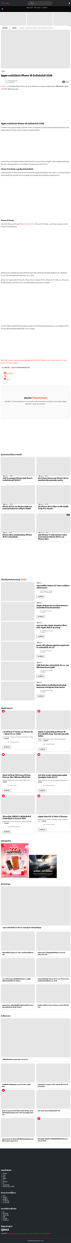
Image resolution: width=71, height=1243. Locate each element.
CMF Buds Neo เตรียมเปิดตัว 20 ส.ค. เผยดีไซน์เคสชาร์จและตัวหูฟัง (52, 666)
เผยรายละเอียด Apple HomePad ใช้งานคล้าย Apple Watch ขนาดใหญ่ (51, 626)
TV (4, 1180)
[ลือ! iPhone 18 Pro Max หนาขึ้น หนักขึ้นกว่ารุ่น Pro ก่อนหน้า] (53, 494)
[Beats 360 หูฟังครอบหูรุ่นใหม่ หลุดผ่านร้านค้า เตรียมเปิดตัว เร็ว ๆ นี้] (18, 651)
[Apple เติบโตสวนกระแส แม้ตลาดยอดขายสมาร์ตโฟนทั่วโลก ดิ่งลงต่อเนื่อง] (18, 611)
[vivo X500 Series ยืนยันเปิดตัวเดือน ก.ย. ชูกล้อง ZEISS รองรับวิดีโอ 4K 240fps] (18, 967)
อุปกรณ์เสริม (6, 1185)
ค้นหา (30, 3)
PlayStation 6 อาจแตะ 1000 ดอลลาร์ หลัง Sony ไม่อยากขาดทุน (53, 1085)
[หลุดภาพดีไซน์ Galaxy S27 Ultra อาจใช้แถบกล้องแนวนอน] (18, 591)
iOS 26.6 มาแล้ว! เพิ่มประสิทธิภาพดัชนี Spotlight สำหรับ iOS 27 (52, 776)
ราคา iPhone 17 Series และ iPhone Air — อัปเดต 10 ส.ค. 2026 (17, 733)
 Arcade (5, 1213)
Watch (4, 1178)
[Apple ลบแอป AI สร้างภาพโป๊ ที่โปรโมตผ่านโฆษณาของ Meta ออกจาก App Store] (18, 1127)
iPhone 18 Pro (29, 224)
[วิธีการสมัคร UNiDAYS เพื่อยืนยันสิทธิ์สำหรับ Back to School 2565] (18, 804)
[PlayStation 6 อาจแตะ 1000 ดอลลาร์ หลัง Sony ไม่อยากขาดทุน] (53, 1073)
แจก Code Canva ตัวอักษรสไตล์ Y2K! (49, 1111)
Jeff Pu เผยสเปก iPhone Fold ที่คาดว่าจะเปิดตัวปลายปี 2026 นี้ (17, 479)
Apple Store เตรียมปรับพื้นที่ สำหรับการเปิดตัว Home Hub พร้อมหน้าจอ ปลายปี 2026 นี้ (17, 1006)
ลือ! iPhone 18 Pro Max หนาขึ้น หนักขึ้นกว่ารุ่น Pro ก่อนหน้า (53, 507)
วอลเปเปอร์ (6, 1215)
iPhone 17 (4, 86)
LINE (4, 1217)
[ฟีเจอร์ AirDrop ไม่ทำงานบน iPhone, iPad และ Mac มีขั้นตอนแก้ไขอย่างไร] (18, 763)
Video (47, 532)
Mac (4, 1176)
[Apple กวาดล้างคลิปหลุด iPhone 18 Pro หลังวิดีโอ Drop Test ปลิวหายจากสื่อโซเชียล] (53, 720)
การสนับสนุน (6, 1201)
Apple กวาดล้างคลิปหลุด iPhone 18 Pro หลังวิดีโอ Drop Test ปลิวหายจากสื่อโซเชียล (53, 734)
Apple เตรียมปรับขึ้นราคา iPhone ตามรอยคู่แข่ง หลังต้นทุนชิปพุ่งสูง (21, 927)
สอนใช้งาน (5, 1199)
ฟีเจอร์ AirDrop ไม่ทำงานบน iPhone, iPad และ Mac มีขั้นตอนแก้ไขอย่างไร (16, 776)
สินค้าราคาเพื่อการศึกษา (9, 1186)
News (11, 475)
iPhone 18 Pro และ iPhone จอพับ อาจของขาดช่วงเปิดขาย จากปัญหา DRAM (17, 507)
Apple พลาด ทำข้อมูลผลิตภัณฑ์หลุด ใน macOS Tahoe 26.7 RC (51, 953)
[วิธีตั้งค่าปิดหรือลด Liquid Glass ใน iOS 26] (35, 1037)
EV (3, 1183)
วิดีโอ (4, 1196)
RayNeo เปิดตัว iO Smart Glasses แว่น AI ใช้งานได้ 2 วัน (53, 1006)
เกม (4, 1212)
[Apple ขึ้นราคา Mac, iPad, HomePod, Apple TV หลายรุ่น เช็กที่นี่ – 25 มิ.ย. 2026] (40, 19)
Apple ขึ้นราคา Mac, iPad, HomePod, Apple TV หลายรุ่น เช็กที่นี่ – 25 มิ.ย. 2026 (39, 22)
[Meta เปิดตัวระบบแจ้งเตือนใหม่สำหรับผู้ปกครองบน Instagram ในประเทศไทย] (18, 691)
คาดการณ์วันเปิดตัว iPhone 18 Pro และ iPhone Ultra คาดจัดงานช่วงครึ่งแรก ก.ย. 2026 (53, 980)
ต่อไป (70, 19)
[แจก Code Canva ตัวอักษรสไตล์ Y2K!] (53, 1099)
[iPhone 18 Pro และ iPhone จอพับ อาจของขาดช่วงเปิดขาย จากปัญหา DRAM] (18, 494)
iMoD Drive (30, 7)
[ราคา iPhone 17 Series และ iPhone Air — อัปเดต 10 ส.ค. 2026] (18, 720)
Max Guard (37, 7)
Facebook (6, 1220)
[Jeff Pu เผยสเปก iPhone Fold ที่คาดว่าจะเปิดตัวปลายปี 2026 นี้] (18, 466)
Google (5, 1218)
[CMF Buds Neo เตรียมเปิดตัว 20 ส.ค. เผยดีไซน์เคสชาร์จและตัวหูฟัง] (18, 671)
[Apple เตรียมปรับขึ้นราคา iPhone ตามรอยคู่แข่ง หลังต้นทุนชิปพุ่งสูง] (35, 906)
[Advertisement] (35, 105)
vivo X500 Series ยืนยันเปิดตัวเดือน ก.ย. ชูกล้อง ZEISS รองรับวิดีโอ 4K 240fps (16, 980)
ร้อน (3, 711)
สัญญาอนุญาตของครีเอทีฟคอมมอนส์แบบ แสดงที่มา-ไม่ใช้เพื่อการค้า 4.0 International (28, 1233)
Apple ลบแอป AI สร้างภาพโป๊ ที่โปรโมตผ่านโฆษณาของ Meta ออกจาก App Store (17, 1140)
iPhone (5, 1173)
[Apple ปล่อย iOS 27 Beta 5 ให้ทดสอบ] (53, 804)
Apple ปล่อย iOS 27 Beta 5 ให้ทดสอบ (52, 816)
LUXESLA (44, 7)
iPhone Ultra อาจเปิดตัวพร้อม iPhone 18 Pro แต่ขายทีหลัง (17, 536)
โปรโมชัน (5, 1197)
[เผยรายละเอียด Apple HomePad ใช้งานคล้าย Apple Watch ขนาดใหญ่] (18, 631)
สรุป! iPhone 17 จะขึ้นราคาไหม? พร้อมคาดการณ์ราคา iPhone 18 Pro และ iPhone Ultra (52, 537)
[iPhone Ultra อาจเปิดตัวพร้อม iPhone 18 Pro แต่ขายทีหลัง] (18, 523)
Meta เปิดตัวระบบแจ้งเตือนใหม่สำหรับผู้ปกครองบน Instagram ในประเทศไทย (51, 686)
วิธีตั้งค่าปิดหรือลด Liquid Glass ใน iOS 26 (15, 1059)
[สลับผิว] (69, 3)
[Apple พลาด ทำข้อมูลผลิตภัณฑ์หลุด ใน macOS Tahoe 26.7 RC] (53, 941)
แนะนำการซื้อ (6, 1202)
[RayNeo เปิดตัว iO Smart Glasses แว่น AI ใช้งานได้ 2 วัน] (53, 993)
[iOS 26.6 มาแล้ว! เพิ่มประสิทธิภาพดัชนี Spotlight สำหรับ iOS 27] (53, 763)
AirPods (5, 1181)
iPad (4, 1175)
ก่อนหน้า (1, 19)
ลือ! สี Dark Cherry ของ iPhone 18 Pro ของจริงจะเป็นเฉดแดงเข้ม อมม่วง (53, 479)
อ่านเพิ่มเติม (41, 596)
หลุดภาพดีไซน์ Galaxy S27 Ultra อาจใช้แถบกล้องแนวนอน (52, 586)
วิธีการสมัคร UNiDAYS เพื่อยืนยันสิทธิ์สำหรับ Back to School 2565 (16, 817)
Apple (46, 504)
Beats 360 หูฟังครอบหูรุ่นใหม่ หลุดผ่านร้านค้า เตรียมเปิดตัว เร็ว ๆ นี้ (52, 646)
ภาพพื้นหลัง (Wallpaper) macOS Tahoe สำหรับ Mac (16, 1085)
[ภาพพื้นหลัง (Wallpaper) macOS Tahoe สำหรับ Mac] (18, 1073)
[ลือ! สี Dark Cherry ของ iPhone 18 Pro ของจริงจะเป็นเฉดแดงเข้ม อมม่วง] (53, 466)
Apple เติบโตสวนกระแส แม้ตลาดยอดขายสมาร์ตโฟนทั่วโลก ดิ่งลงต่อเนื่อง (51, 606)
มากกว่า (7, 738)
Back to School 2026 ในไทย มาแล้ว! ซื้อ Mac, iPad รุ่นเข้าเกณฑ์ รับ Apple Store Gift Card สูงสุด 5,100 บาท (13, 22)
